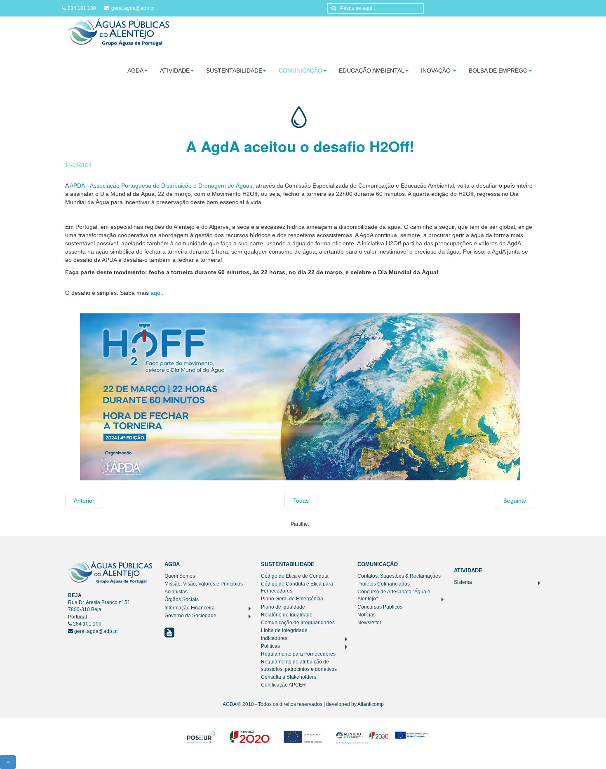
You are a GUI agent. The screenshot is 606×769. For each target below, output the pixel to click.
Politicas (270, 646)
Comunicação (300, 70)
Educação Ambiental (371, 70)
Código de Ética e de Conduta (295, 576)
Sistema (463, 582)
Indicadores (274, 638)
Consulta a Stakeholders (288, 677)
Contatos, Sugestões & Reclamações (399, 576)
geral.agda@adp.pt (133, 8)
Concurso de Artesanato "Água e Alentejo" (393, 595)
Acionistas (176, 592)
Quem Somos (179, 576)
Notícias (366, 615)
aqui (156, 292)
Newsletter (369, 623)
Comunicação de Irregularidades (298, 623)
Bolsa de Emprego (498, 70)
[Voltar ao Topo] (8, 762)
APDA (78, 185)
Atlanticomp (370, 704)
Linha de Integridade (284, 630)
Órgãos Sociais (181, 599)
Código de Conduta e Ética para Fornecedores (297, 587)
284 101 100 (82, 8)
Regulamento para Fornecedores (298, 654)
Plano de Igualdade (283, 607)
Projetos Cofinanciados (383, 584)
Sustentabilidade (234, 70)
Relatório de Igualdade (286, 615)
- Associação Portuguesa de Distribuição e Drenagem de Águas (169, 185)
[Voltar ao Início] (118, 31)
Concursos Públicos (379, 607)
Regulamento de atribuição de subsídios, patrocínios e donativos (299, 665)
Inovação (436, 70)
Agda (135, 70)
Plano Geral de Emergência (292, 599)
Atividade (175, 70)
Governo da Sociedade (190, 615)
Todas (301, 500)
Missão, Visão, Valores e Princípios (203, 584)
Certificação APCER (283, 685)
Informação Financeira (189, 608)
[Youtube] (169, 632)
